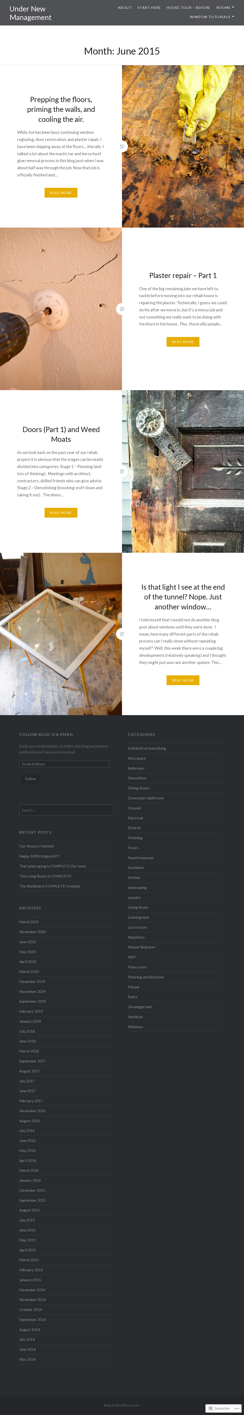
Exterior (134, 828)
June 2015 (27, 1230)
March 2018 (29, 1051)
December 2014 (32, 1290)
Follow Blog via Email (46, 734)
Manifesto (136, 937)
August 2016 (29, 1121)
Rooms (223, 7)
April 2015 (27, 1250)
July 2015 (27, 1220)
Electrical (135, 818)
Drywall (134, 808)
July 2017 (27, 1081)
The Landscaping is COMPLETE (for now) (52, 866)
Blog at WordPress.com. (122, 1405)
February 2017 (31, 1101)
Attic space (137, 758)
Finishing (135, 838)
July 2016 (27, 1130)
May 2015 (27, 1240)
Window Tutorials (210, 17)
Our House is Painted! (36, 846)
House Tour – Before (189, 7)
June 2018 (27, 1041)
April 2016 (27, 1160)
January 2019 (30, 1021)
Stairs (132, 997)
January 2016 (30, 1180)
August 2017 (29, 1071)
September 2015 (32, 1200)
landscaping (137, 887)
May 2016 (27, 1150)
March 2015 (29, 1260)
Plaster (134, 987)
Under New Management (30, 12)
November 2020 (32, 932)
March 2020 (29, 971)
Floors (133, 848)
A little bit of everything (147, 748)
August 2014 (29, 1329)
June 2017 (27, 1091)
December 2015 (32, 1190)
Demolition (137, 778)
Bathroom (136, 768)
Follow (30, 779)
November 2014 (32, 1299)
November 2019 (32, 991)
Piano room (137, 967)
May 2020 (27, 952)
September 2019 (32, 1001)
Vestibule (135, 1017)
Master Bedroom (141, 947)
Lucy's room (137, 927)
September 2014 (32, 1319)
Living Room (138, 907)
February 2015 (31, 1270)
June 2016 (27, 1140)
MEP (132, 957)
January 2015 (30, 1280)
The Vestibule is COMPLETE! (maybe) (49, 886)
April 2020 (27, 961)
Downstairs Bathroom (146, 798)
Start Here (149, 7)
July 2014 (27, 1339)
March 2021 (29, 922)
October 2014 (30, 1309)
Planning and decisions (146, 977)
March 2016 (29, 1170)
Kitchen (134, 877)
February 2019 (31, 1011)
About (125, 7)
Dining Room (138, 788)
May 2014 (27, 1359)
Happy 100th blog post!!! (39, 856)
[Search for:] (66, 810)
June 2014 (27, 1349)
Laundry (134, 897)
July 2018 (27, 1031)
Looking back (138, 917)
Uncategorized (140, 1007)
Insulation (136, 867)
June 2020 (27, 942)
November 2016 (32, 1111)
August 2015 (29, 1210)
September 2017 (32, 1061)
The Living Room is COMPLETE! (45, 876)
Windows (135, 1027)
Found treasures (141, 858)
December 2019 (32, 981)
